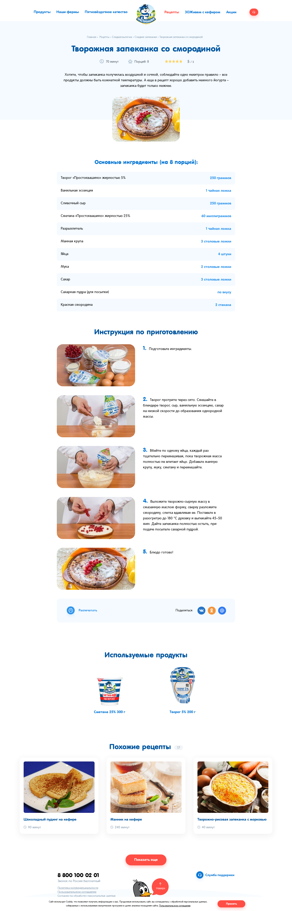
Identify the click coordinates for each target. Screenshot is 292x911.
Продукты (42, 12)
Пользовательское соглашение (77, 892)
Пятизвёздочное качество (106, 12)
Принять (231, 903)
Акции (231, 12)
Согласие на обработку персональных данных (87, 896)
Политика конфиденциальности (78, 888)
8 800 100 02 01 (78, 875)
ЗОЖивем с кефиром (202, 12)
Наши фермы (67, 12)
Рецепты (171, 12)
